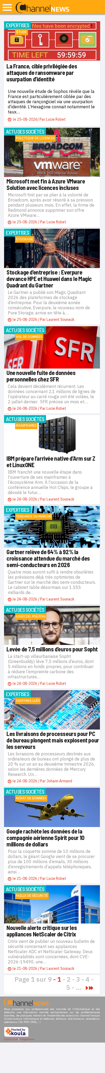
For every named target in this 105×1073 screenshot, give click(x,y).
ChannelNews (42, 7)
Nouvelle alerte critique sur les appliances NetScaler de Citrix (41, 930)
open (7, 7)
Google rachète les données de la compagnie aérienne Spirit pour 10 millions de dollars (45, 838)
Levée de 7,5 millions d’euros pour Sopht (52, 648)
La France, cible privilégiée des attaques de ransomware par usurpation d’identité (41, 72)
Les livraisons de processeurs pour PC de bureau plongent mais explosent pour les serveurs (52, 740)
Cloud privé (11, 1039)
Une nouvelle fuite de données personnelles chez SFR (40, 376)
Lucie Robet (56, 119)
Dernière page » (91, 988)
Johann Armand (59, 781)
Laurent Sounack (60, 319)
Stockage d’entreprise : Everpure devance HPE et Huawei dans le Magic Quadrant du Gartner (49, 279)
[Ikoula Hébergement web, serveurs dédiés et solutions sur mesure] (16, 1036)
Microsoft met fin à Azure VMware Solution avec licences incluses (45, 184)
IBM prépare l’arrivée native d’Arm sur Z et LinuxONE (50, 461)
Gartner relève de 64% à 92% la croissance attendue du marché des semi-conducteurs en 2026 (48, 558)
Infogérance (27, 1039)
